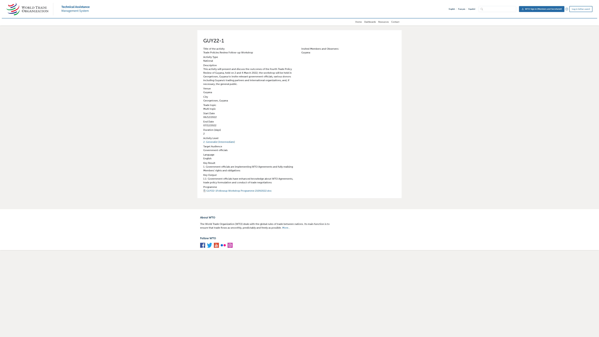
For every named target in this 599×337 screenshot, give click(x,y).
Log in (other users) (581, 9)
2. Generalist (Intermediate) (219, 141)
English (452, 9)
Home (358, 22)
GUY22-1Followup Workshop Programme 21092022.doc (239, 190)
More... (286, 227)
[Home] (30, 9)
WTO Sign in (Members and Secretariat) (543, 9)
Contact (395, 22)
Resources (383, 22)
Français (461, 9)
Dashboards (370, 22)
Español (471, 9)
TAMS (80, 9)
